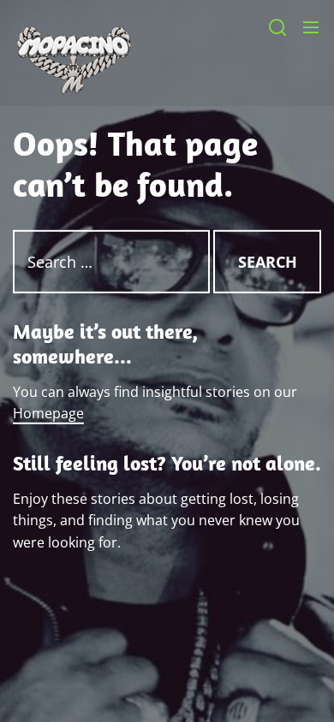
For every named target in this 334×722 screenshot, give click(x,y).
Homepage (48, 413)
